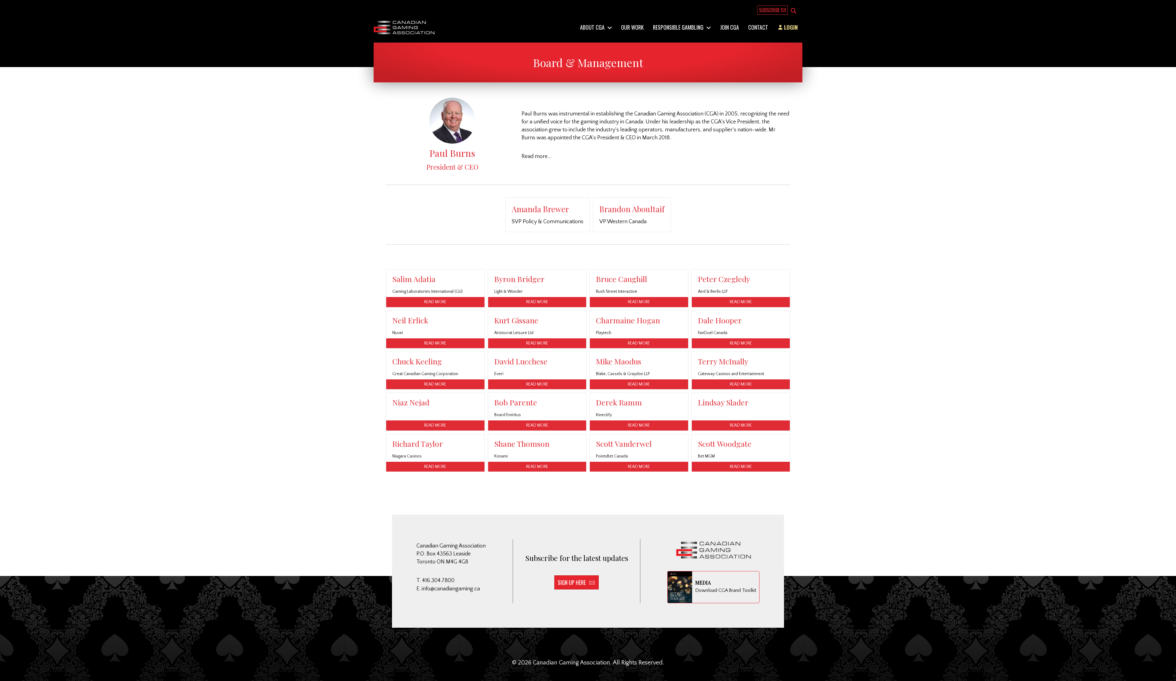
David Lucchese (521, 361)
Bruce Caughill (621, 279)
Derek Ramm (619, 402)
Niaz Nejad (410, 402)
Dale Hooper (720, 320)
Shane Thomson (521, 443)
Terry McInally (723, 361)
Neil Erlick (410, 320)
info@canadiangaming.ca (451, 589)
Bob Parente (515, 402)
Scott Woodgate (725, 443)
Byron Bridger (519, 279)
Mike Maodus (618, 361)
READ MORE (435, 301)
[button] (793, 11)
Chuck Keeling (417, 361)
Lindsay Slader (723, 402)
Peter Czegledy (724, 279)
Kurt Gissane (516, 320)
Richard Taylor (417, 443)
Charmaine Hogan (628, 320)
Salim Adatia (413, 279)
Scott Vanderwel (624, 443)
